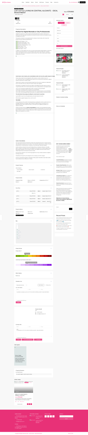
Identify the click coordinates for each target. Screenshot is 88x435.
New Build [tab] (61, 22)
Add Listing (83, 2)
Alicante (21, 14)
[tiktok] (48, 416)
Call (28, 339)
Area (58, 38)
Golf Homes (41, 2)
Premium (47, 2)
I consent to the (21, 300)
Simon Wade (18, 355)
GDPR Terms (24, 300)
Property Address (19, 209)
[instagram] (53, 416)
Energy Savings (19, 248)
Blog (51, 2)
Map (16, 221)
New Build (27, 2)
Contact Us (56, 2)
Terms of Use (70, 433)
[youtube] (51, 416)
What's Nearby (19, 273)
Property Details (19, 177)
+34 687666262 (74, 2)
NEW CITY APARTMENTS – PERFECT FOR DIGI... (21, 395)
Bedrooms (59, 30)
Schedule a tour (19, 281)
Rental (36, 2)
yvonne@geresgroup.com (41, 313)
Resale (32, 2)
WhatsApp (38, 339)
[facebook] (46, 416)
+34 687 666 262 (39, 312)
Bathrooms (59, 33)
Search (66, 418)
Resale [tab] (68, 22)
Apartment (21, 8)
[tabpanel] (64, 38)
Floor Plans (18, 188)
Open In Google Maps (19, 215)
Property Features (19, 165)
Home (23, 2)
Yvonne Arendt (38, 309)
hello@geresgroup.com (20, 421)
